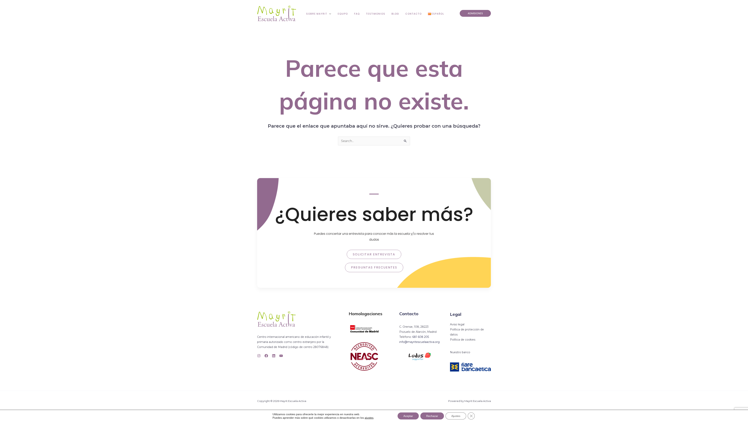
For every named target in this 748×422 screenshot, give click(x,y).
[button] (329, 14)
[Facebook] (266, 356)
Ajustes (455, 416)
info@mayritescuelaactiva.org (419, 342)
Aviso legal (457, 324)
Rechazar (432, 416)
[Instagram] (259, 356)
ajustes (369, 417)
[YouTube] (281, 356)
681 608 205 (420, 337)
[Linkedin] (273, 356)
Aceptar (408, 416)
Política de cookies (462, 339)
